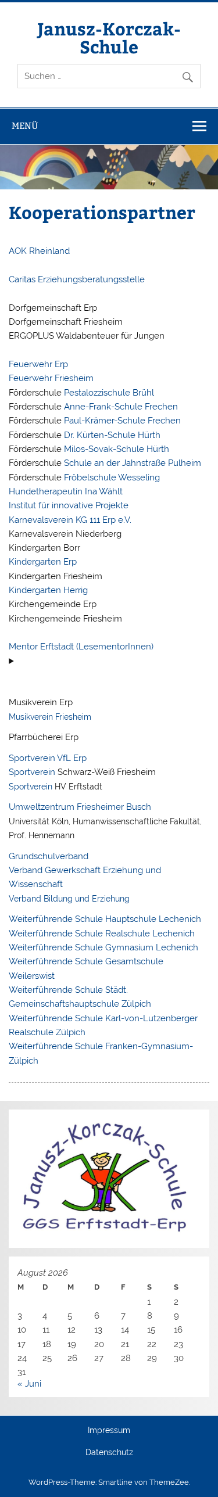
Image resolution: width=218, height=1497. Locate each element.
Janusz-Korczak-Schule (109, 37)
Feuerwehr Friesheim (51, 378)
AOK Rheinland (39, 251)
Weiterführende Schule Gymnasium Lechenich (103, 947)
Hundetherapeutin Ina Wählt (66, 491)
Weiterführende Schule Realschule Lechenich (102, 933)
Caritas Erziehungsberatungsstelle (77, 279)
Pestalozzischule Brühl (108, 392)
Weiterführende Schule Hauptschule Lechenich (105, 919)
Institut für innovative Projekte (68, 505)
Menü (25, 125)
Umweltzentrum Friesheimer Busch (80, 807)
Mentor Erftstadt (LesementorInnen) (83, 646)
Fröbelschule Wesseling (111, 477)
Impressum (109, 1431)
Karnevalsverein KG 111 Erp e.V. (70, 520)
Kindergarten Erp (43, 562)
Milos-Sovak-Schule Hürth (115, 449)
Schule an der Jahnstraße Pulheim (131, 463)
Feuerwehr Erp (38, 364)
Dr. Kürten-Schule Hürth (111, 435)
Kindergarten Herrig (48, 590)
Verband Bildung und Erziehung (69, 898)
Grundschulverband (48, 856)
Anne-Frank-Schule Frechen (121, 406)
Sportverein (32, 772)
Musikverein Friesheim (50, 716)
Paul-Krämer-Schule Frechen (121, 420)
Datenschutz (109, 1453)
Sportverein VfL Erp (48, 758)
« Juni (29, 1383)
